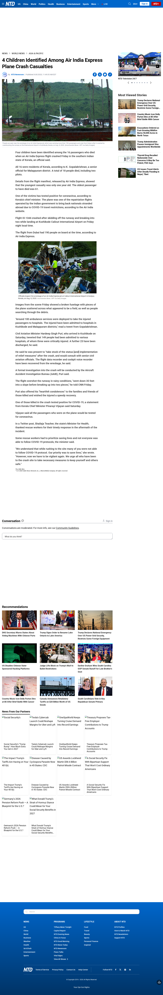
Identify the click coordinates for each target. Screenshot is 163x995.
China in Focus (60, 938)
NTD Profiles (119, 927)
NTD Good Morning (61, 941)
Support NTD (119, 938)
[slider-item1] (131, 82)
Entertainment (29, 952)
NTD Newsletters (121, 934)
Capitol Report (60, 931)
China (26, 931)
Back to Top (159, 982)
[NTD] (28, 970)
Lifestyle (89, 921)
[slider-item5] (142, 82)
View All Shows (60, 959)
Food (86, 927)
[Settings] (157, 73)
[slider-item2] (134, 82)
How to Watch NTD (121, 931)
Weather (27, 941)
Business (27, 938)
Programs (59, 921)
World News (18, 53)
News (5, 53)
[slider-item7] (147, 82)
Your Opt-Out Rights (82, 987)
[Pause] (122, 73)
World (26, 934)
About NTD (120, 921)
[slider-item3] (137, 82)
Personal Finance (91, 941)
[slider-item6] (144, 82)
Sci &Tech (27, 948)
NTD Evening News (61, 934)
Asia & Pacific (36, 53)
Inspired (87, 945)
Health (26, 945)
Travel (86, 931)
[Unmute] (157, 66)
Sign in (145, 4)
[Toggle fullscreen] (153, 73)
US (25, 927)
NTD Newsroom (17, 75)
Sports (26, 956)
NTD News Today (61, 945)
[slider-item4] (139, 82)
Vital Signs (58, 956)
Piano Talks (58, 952)
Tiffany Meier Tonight (62, 927)
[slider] (139, 70)
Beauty (87, 934)
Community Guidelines (67, 528)
